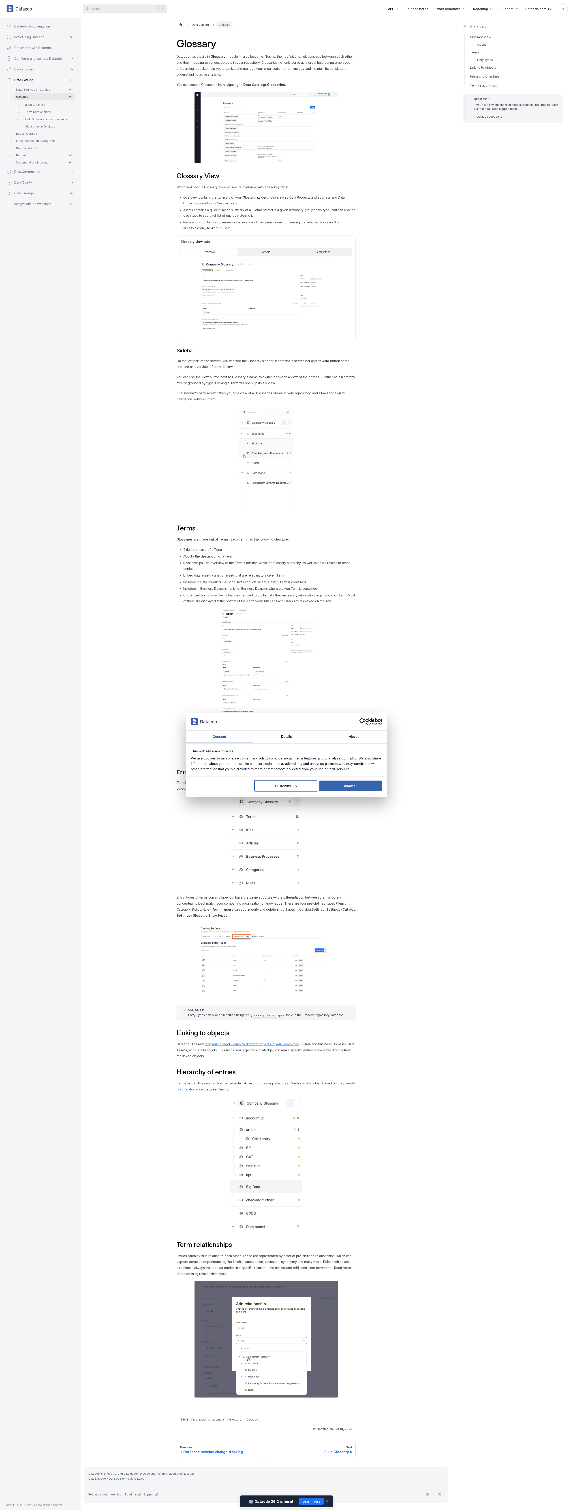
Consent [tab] (219, 736)
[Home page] (181, 24)
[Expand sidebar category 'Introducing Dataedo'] (72, 37)
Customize (283, 786)
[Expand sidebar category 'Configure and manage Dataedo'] (72, 58)
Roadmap (480, 9)
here (222, 1274)
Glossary (235, 1419)
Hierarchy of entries (484, 76)
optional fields (216, 595)
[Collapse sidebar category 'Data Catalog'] (72, 80)
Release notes (417, 9)
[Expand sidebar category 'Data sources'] (72, 69)
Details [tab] (286, 736)
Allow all (350, 786)
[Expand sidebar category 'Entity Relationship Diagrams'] (70, 140)
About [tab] (354, 736)
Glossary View (480, 37)
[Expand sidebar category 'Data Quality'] (72, 182)
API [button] (390, 9)
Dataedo (252, 1419)
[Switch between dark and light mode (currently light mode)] (563, 8)
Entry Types (485, 60)
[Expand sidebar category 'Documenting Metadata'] (70, 162)
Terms (474, 52)
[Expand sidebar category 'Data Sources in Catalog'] (70, 89)
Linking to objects (483, 67)
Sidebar (482, 44)
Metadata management (208, 1419)
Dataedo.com (535, 9)
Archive (116, 1494)
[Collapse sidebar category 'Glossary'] (70, 96)
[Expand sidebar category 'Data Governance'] (72, 171)
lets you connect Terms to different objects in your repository (252, 1044)
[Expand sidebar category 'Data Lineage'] (72, 193)
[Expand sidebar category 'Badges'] (70, 155)
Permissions (322, 252)
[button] (35, 204)
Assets (266, 252)
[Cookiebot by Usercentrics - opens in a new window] (362, 721)
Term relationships (483, 85)
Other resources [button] (448, 9)
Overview (209, 252)
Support (506, 9)
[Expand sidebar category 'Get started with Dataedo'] (72, 48)
